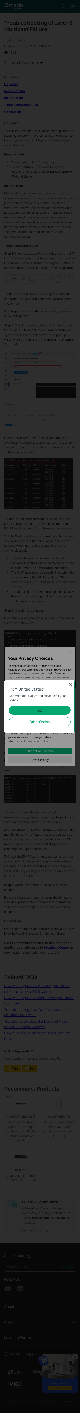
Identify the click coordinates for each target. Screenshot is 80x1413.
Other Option (39, 721)
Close (70, 684)
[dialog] (40, 706)
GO (39, 710)
